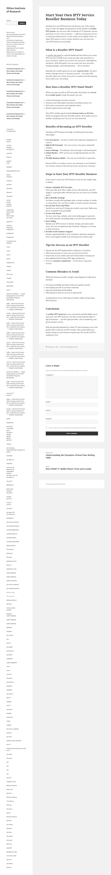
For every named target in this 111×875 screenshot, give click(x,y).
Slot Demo (10, 824)
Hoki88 (9, 140)
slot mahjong (11, 448)
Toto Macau (10, 549)
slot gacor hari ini (12, 475)
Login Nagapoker (12, 663)
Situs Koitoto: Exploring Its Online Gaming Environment (15, 41)
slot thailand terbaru (13, 526)
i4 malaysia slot (11, 241)
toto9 (8, 670)
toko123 (9, 778)
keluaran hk (10, 467)
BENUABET (10, 286)
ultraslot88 (10, 282)
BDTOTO (9, 440)
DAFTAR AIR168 (11, 538)
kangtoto (9, 147)
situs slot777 (10, 393)
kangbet (9, 702)
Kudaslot (9, 828)
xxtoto (8, 255)
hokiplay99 (10, 229)
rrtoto (8, 247)
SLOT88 (9, 145)
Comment (50, 375)
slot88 (8, 419)
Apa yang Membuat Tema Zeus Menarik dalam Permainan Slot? (16, 36)
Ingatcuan (10, 222)
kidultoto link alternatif (14, 741)
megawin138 (10, 263)
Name (48, 402)
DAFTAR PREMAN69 (13, 530)
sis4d (8, 163)
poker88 (9, 206)
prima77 (9, 565)
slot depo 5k (10, 149)
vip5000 (9, 243)
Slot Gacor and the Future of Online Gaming (15, 45)
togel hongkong (11, 573)
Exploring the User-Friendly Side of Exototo (15, 49)
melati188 (10, 717)
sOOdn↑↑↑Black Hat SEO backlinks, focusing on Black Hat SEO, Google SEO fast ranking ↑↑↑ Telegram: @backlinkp (16, 316)
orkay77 (9, 395)
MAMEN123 (10, 518)
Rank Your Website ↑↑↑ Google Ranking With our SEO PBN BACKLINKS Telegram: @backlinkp (16, 297)
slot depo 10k (11, 512)
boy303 (9, 142)
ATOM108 (9, 456)
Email (48, 410)
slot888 (9, 270)
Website (49, 419)
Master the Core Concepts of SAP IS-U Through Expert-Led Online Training (15, 54)
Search (9, 20)
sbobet (8, 175)
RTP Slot (9, 604)
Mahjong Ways (11, 545)
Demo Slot (10, 789)
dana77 (9, 698)
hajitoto (9, 444)
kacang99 (9, 647)
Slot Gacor (10, 274)
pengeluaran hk (11, 561)
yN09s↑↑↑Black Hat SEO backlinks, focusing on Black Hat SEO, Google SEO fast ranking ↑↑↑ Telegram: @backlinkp (16, 336)
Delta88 (9, 161)
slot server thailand (13, 522)
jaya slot (9, 499)
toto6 (8, 666)
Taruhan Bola (11, 608)
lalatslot (9, 473)
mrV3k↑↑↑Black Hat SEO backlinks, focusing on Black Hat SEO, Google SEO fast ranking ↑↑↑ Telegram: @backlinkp (16, 365)
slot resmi (9, 218)
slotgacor (9, 177)
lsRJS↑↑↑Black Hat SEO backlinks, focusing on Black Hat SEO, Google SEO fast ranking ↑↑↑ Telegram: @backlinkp (15, 306)
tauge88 (9, 278)
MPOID (9, 436)
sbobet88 (9, 167)
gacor (8, 430)
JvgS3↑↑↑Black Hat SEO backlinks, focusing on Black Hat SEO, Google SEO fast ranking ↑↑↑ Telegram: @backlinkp (15, 326)
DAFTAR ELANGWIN (13, 542)
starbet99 (9, 655)
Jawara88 (9, 426)
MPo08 (9, 438)
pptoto (8, 214)
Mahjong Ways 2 (12, 600)
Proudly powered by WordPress (55, 484)
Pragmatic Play (11, 782)
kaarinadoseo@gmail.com (15, 69)
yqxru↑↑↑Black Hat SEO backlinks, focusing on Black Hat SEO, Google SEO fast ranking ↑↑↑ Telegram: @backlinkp (16, 345)
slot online (10, 635)
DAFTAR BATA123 (12, 534)
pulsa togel (10, 489)
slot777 (9, 705)
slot (8, 639)
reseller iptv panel (54, 55)
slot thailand (10, 514)
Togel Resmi (10, 210)
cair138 (9, 674)
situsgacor (10, 196)
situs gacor (10, 694)
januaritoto (10, 651)
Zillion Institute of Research (16, 10)
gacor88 (9, 737)
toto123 (9, 504)
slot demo (9, 493)
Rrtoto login (10, 212)
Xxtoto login (10, 216)
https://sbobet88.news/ (13, 171)
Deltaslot (9, 225)
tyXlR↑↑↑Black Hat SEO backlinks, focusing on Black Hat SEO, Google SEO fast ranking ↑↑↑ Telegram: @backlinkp (15, 355)
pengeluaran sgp (12, 852)
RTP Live (9, 805)
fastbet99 (9, 686)
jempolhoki (10, 423)
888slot (9, 434)
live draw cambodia (13, 729)
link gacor (10, 553)
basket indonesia (12, 581)
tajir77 (9, 290)
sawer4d (9, 153)
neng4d (9, 204)
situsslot (9, 184)
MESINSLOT (10, 485)
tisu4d (8, 200)
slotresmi (9, 188)
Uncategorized (11, 131)
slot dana (9, 557)
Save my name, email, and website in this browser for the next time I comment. (72, 428)
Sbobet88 (9, 463)
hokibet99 (10, 659)
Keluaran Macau (12, 785)
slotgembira (10, 471)
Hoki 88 (9, 157)
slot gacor (9, 432)
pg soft (8, 813)
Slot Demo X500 (11, 856)
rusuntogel (10, 428)
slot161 (9, 643)
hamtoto (9, 733)
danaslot (9, 192)
